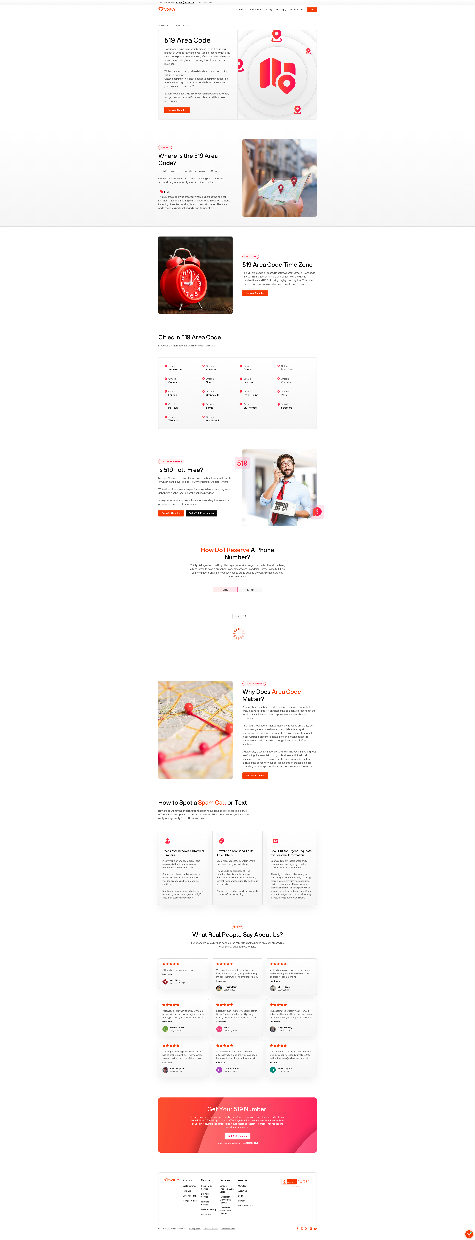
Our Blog (242, 1185)
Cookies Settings (228, 1228)
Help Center (188, 1190)
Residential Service (206, 1187)
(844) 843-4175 (190, 1200)
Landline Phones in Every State (227, 1188)
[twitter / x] (306, 1228)
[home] (167, 9)
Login (311, 9)
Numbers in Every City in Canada (225, 1210)
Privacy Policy (195, 1228)
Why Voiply (281, 9)
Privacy (241, 1200)
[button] (241, 9)
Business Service (205, 1195)
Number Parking (208, 1209)
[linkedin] (310, 1228)
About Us (242, 1190)
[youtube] (315, 1228)
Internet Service (205, 1203)
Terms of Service (210, 1228)
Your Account (189, 1195)
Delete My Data (245, 1205)
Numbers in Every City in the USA (225, 1199)
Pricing (269, 9)
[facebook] (297, 1228)
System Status (189, 1185)
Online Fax (206, 1214)
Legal (240, 1195)
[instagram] (301, 1228)
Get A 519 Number (177, 110)
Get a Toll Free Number (201, 513)
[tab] (225, 589)
